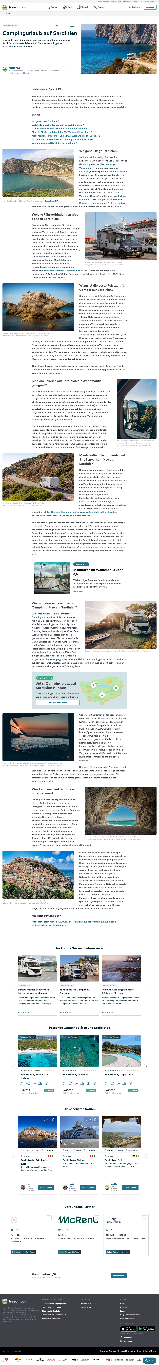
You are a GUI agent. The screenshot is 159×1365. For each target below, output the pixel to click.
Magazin (85, 7)
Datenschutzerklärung (133, 1351)
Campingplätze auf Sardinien (47, 617)
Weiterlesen (78, 591)
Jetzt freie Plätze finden (57, 702)
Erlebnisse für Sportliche (51, 1307)
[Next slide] (146, 985)
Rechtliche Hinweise (150, 1351)
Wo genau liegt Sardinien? (45, 121)
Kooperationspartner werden (131, 1314)
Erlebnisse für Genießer (51, 1311)
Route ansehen (46, 1187)
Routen (54, 7)
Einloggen (150, 7)
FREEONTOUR (14, 68)
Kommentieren (119, 1275)
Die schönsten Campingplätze (54, 1303)
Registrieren (134, 7)
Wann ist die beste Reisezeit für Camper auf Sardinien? (60, 128)
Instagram (128, 1341)
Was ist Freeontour (127, 1318)
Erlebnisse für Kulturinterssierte (54, 1314)
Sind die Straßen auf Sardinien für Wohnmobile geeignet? (62, 132)
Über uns (123, 1307)
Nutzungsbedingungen (117, 1351)
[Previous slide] (12, 985)
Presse (122, 1311)
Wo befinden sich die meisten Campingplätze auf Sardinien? (63, 139)
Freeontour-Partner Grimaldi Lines (62, 270)
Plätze (69, 7)
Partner (101, 7)
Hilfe (122, 1303)
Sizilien (122, 195)
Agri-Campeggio (54, 659)
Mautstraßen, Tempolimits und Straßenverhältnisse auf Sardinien (66, 135)
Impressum (104, 1351)
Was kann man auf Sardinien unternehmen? (54, 142)
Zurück (7, 13)
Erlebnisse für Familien (51, 1318)
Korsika (83, 203)
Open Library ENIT (51, 201)
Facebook (128, 1337)
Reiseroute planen (88, 1303)
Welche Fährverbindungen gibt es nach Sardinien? (58, 124)
